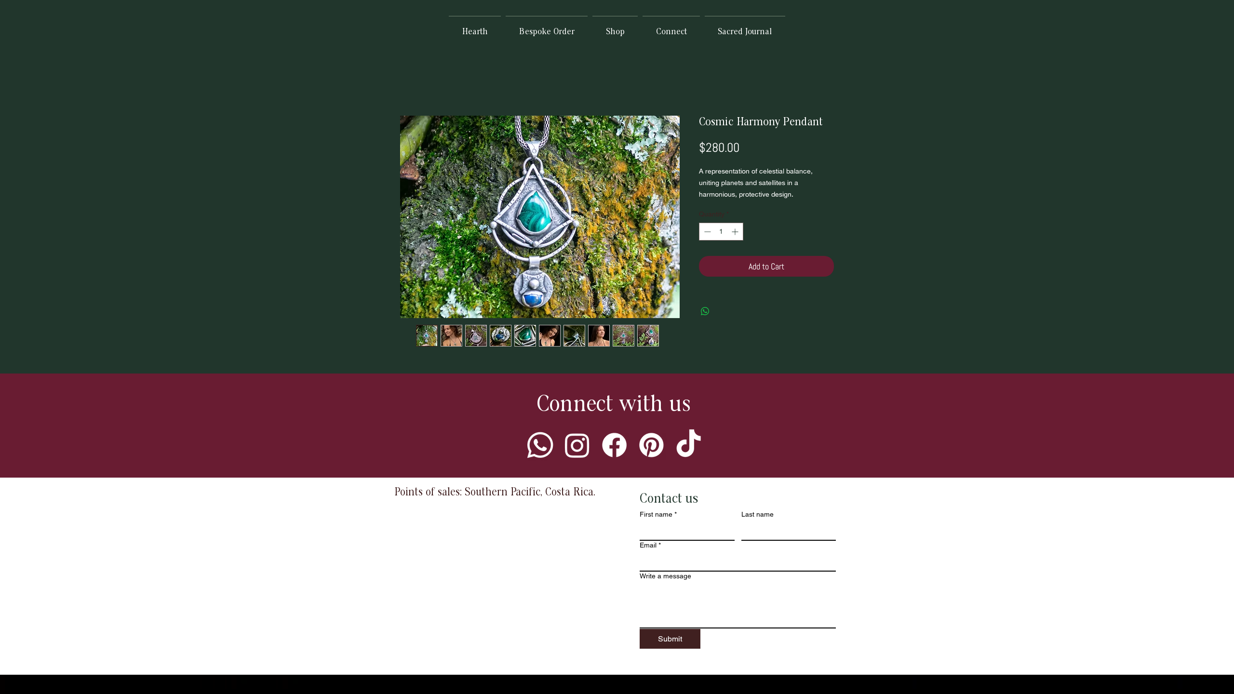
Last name (757, 514)
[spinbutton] (721, 231)
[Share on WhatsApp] (705, 311)
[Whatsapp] (540, 445)
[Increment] (736, 231)
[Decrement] (706, 231)
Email (650, 545)
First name (658, 514)
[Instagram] (577, 445)
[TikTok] (688, 445)
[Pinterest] (651, 445)
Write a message (665, 576)
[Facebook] (614, 445)
